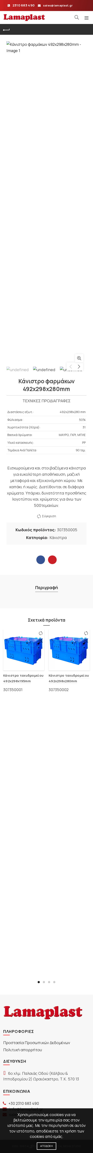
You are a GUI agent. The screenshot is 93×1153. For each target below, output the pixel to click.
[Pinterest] (52, 559)
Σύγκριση (49, 516)
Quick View (40, 641)
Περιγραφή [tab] (46, 587)
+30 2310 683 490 (23, 1103)
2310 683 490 (24, 5)
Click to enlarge (79, 358)
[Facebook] (40, 559)
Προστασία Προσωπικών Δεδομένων (36, 1042)
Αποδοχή (46, 1146)
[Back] (6, 29)
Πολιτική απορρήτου (22, 1049)
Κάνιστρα (58, 537)
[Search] (76, 17)
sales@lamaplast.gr (58, 5)
